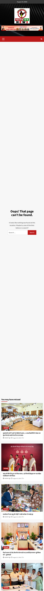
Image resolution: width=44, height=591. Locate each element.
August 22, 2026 (17, 438)
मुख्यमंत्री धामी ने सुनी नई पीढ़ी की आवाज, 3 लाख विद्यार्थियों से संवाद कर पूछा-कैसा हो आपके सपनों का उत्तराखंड (22, 434)
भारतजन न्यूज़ (7, 438)
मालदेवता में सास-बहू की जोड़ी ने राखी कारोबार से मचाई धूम (18, 514)
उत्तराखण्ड (6, 428)
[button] (3, 38)
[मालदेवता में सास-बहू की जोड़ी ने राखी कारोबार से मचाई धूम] (22, 498)
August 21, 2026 (17, 517)
